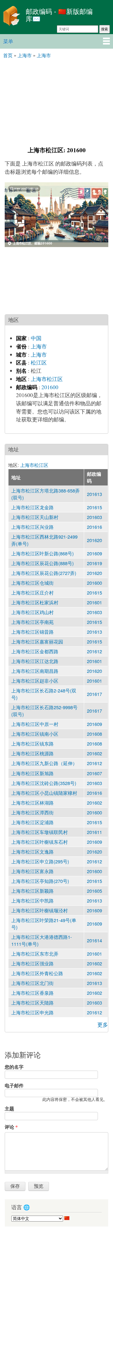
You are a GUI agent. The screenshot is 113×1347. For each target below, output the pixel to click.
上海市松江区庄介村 (32, 592)
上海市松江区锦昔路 (32, 631)
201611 (94, 832)
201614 (94, 940)
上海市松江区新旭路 (32, 773)
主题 (9, 1108)
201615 (94, 507)
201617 (94, 694)
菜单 (8, 41)
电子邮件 (14, 1085)
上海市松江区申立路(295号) (40, 861)
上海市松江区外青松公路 (37, 973)
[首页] (11, 17)
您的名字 (14, 1066)
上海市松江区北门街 (32, 983)
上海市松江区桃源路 (32, 753)
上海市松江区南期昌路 (34, 670)
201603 (94, 517)
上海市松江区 (47, 379)
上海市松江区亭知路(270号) (40, 881)
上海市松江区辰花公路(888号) (42, 563)
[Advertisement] (56, 101)
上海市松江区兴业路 (32, 526)
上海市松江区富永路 (32, 871)
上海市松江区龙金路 (32, 507)
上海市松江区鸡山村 (32, 612)
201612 (94, 651)
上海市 (39, 346)
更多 (102, 1024)
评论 (11, 1126)
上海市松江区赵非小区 (34, 680)
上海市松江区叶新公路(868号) (42, 553)
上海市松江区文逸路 (32, 851)
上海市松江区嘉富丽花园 (37, 641)
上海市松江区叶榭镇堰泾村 (39, 910)
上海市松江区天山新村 (34, 517)
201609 (94, 553)
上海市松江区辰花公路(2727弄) (43, 573)
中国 (36, 338)
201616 (94, 526)
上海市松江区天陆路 (32, 1002)
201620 (94, 540)
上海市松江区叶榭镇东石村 (39, 841)
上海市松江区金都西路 (34, 651)
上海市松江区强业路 (32, 963)
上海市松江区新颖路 (32, 890)
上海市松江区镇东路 (32, 743)
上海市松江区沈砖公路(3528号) (43, 783)
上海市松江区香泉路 (32, 992)
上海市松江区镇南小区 (34, 733)
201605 (94, 890)
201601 (94, 602)
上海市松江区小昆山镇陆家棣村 (44, 792)
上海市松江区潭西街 (32, 812)
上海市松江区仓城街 (32, 582)
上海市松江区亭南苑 (32, 622)
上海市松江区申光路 (32, 1012)
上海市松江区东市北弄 (34, 953)
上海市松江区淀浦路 (32, 822)
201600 (49, 387)
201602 (94, 753)
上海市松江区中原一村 (34, 724)
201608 (94, 733)
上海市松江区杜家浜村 (34, 602)
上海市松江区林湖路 (32, 802)
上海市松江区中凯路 (32, 900)
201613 (94, 494)
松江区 (39, 362)
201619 (94, 563)
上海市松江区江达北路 (34, 661)
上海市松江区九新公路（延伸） (44, 763)
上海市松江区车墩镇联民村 (39, 832)
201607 (94, 773)
